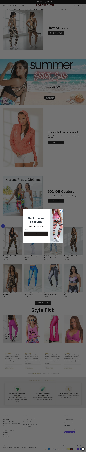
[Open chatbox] (83, 449)
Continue (36, 234)
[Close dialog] (61, 211)
